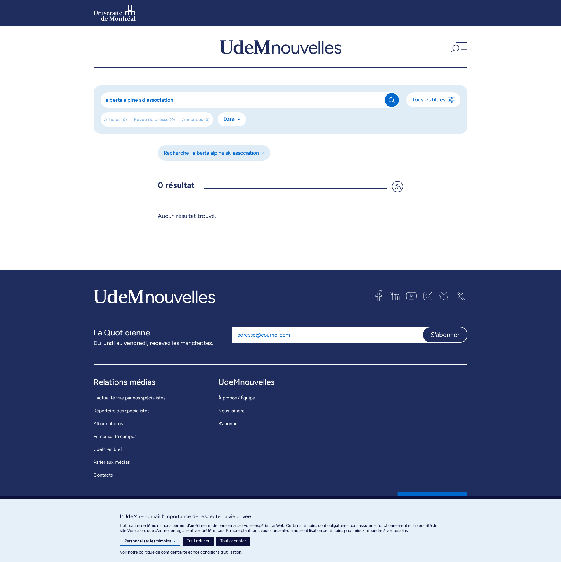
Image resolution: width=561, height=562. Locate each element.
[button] (458, 46)
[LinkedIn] (395, 296)
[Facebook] (379, 296)
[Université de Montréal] (115, 13)
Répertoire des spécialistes (121, 410)
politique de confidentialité (163, 552)
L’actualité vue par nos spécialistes (129, 398)
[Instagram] (428, 296)
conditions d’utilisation (220, 552)
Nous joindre (231, 410)
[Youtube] (411, 296)
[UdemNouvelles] (280, 46)
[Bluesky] (444, 296)
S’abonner (228, 423)
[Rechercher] (392, 100)
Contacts (103, 475)
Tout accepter (233, 540)
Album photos (108, 423)
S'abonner (445, 335)
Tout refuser (198, 540)
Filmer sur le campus (115, 436)
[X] (460, 296)
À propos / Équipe (236, 398)
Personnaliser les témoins (150, 541)
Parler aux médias (112, 462)
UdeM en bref (108, 449)
